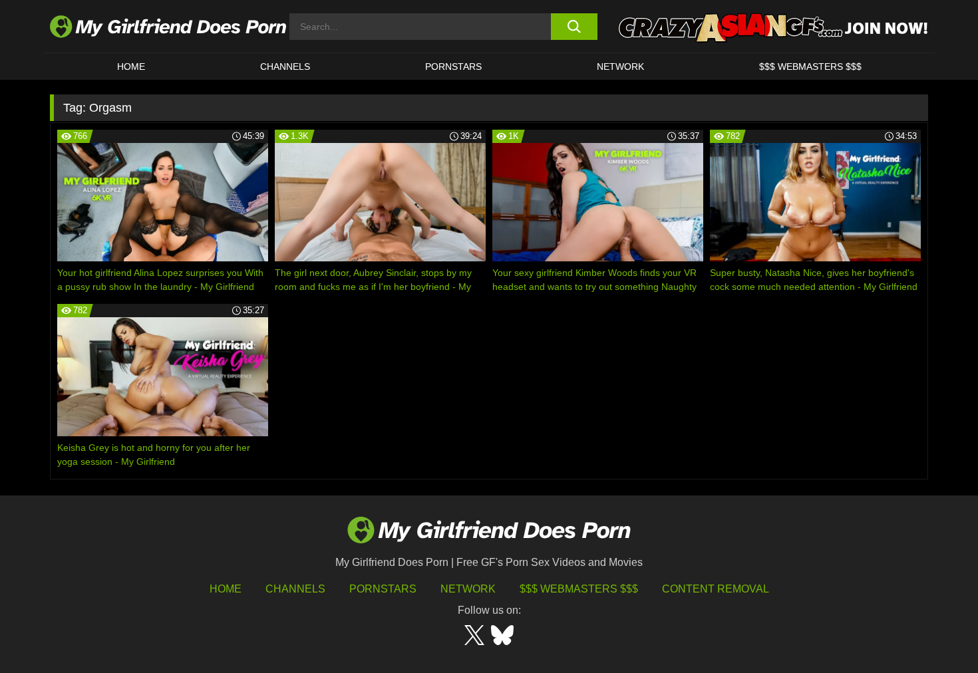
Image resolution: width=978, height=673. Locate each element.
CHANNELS (285, 66)
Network (620, 66)
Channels (295, 589)
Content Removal (715, 589)
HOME (131, 66)
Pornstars (453, 66)
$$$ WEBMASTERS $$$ (810, 66)
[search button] (574, 26)
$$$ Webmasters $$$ (579, 589)
